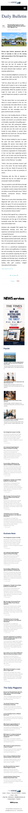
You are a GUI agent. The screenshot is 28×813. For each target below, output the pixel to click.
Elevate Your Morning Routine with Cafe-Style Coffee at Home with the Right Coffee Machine (13, 693)
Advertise (24, 793)
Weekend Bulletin (11, 799)
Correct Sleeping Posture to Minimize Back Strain (12, 714)
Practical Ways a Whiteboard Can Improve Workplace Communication (12, 464)
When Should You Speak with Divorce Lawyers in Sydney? (12, 746)
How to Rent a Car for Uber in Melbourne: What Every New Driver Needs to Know (13, 653)
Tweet (12, 281)
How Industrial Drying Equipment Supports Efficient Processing (11, 447)
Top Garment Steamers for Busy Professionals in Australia (11, 704)
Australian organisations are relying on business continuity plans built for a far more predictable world (13, 638)
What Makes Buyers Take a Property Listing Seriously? (12, 401)
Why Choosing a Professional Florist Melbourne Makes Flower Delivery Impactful (12, 497)
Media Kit (18, 799)
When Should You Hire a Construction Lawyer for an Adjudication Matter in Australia (13, 419)
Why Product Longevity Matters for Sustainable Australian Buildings (12, 724)
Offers (16, 795)
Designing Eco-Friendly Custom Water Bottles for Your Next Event (12, 480)
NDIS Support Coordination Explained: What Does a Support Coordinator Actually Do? (12, 735)
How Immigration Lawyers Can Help (12, 432)
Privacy (8, 793)
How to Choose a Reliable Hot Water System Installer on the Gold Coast (12, 756)
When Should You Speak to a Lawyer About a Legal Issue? (12, 669)
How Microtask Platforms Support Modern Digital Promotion (11, 767)
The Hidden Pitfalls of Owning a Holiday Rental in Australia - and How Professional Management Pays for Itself (14, 363)
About (12, 795)
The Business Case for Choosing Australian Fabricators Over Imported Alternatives (12, 515)
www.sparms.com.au (7, 269)
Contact (4, 793)
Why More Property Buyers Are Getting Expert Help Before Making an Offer (14, 382)
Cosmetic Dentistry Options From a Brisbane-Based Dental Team (12, 777)
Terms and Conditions (15, 793)
